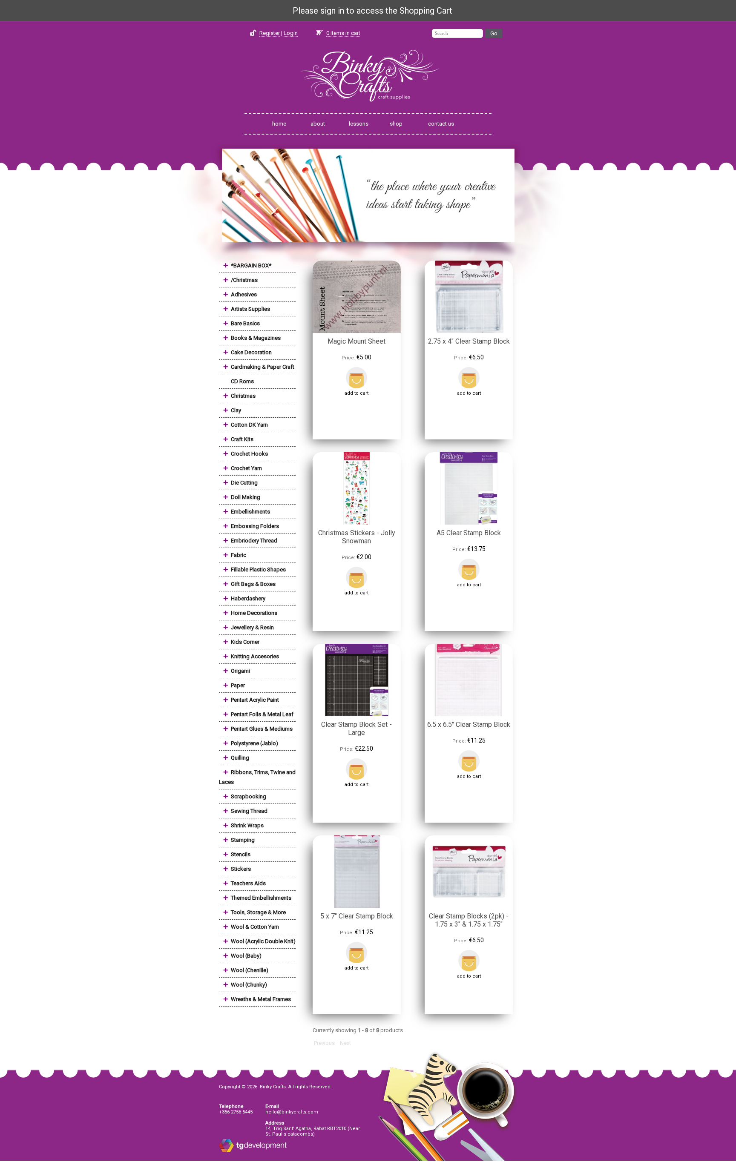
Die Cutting (244, 482)
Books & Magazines (256, 338)
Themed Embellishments (261, 898)
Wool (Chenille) (249, 970)
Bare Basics (245, 323)
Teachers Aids (248, 883)
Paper (238, 685)
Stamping (243, 840)
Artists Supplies (250, 309)
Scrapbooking (248, 796)
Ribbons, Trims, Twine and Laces (257, 777)
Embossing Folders (255, 526)
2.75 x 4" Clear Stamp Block (469, 341)
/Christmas (244, 280)
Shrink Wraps (247, 825)
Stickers (241, 869)
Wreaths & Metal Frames (261, 999)
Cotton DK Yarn (249, 425)
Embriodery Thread (254, 540)
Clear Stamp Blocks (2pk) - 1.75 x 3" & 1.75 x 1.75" (469, 920)
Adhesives (244, 294)
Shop (396, 124)
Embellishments (250, 511)
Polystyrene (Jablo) (254, 743)
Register (269, 33)
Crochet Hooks (249, 453)
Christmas (243, 396)
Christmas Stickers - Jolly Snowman (356, 537)
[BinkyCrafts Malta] (368, 107)
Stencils (240, 854)
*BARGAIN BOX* (251, 265)
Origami (240, 671)
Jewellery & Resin (252, 627)
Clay (236, 410)
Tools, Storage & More (258, 912)
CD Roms (242, 381)
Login (291, 33)
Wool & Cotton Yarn (255, 927)
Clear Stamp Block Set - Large (356, 728)
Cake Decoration (251, 352)
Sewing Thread (249, 811)
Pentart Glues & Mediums (262, 729)
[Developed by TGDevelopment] (226, 1150)
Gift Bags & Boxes (253, 584)
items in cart (343, 33)
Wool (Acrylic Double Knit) (263, 941)
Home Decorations (254, 613)
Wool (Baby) (246, 956)
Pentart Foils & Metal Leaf (262, 714)
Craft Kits (242, 439)
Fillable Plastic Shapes (258, 569)
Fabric (238, 555)
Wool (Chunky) (249, 984)
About (317, 124)
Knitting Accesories (255, 656)
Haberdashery (248, 598)
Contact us (441, 124)
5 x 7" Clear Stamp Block (356, 916)
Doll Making (245, 497)
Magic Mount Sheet (356, 341)
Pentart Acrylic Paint (255, 700)
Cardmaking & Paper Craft (262, 367)
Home (279, 124)
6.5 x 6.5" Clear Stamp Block (468, 724)
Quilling (240, 758)
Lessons (358, 124)
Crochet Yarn (246, 468)
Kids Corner (245, 642)
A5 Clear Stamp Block (469, 533)
